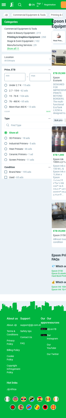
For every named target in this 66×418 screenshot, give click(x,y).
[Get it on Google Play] (44, 335)
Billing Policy (13, 350)
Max (33, 76)
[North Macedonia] (53, 407)
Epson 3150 (57, 271)
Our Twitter (53, 354)
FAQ (22, 343)
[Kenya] (15, 399)
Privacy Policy (11, 342)
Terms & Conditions (12, 333)
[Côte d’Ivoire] (56, 399)
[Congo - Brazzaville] (37, 407)
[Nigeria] (7, 399)
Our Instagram (52, 337)
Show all (13, 133)
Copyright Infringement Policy (13, 369)
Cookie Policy (10, 358)
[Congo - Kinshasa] (29, 407)
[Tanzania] (31, 399)
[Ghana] (39, 399)
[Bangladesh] (12, 407)
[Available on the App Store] (44, 329)
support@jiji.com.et (30, 325)
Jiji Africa (11, 389)
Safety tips (25, 331)
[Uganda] (23, 399)
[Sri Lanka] (21, 407)
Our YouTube (51, 346)
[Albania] (45, 407)
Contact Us (26, 337)
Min (7, 76)
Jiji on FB (51, 329)
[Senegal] (48, 399)
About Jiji (12, 325)
